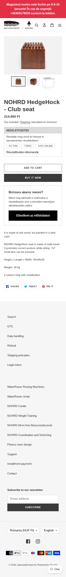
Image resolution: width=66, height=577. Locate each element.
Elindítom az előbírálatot (33, 215)
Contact (12, 473)
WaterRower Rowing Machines (25, 386)
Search (11, 316)
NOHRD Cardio (16, 406)
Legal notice (14, 364)
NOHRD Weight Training (22, 415)
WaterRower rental (18, 396)
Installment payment (19, 463)
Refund (11, 345)
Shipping (25, 122)
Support (12, 454)
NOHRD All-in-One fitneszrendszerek (29, 425)
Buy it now (33, 177)
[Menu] (60, 25)
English (49, 530)
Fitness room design (19, 444)
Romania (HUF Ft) (22, 530)
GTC (10, 326)
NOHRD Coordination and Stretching (29, 435)
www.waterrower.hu (27, 565)
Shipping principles (18, 355)
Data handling (15, 336)
